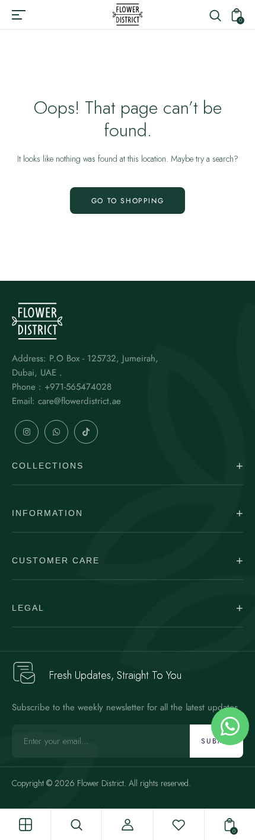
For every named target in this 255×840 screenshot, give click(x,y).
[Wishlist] (178, 824)
